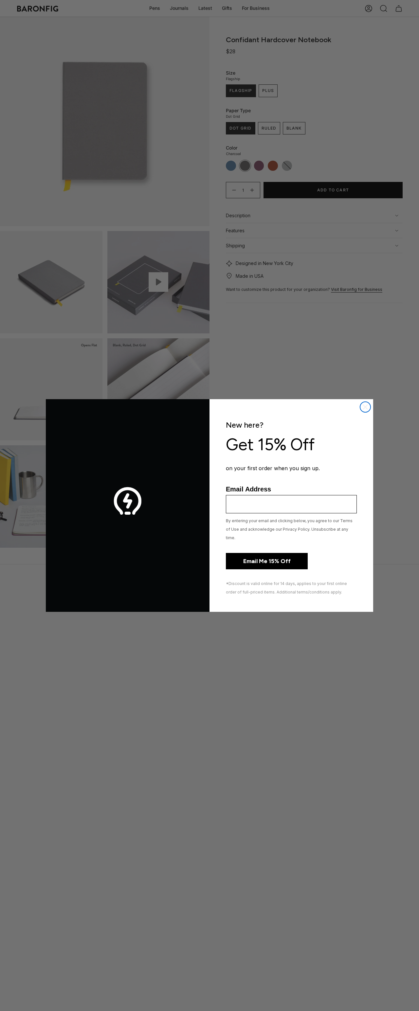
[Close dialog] (365, 407)
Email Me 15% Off (267, 561)
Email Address (248, 489)
